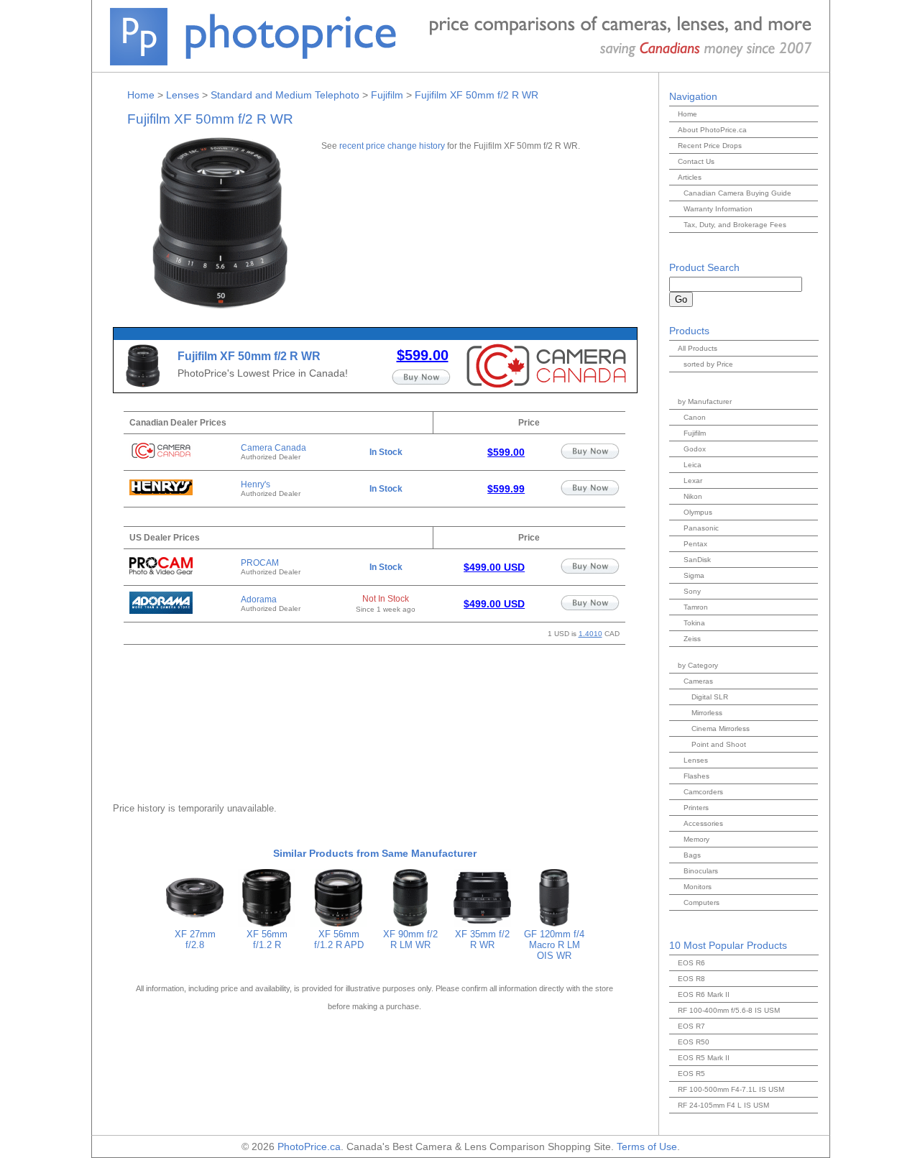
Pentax (695, 544)
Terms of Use (647, 1146)
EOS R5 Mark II (704, 1058)
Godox (695, 449)
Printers (696, 808)
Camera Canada (273, 448)
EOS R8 (691, 979)
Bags (692, 855)
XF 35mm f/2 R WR (482, 939)
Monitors (698, 887)
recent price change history (392, 145)
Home (141, 95)
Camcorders (703, 792)
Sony (692, 591)
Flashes (696, 776)
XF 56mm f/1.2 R (267, 939)
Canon (695, 417)
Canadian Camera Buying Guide (737, 193)
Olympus (698, 512)
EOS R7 (691, 1026)
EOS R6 (691, 963)
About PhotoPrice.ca (712, 130)
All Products (697, 348)
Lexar (693, 480)
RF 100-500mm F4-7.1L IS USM (731, 1089)
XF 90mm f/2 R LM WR (410, 939)
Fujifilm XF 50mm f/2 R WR (476, 95)
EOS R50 (693, 1042)
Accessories (703, 823)
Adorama (259, 599)
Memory (696, 839)
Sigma (694, 575)
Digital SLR (709, 697)
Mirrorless (706, 713)
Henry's (255, 484)
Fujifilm (387, 95)
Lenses (182, 95)
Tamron (696, 607)
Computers (701, 902)
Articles (690, 177)
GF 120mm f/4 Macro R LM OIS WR (554, 945)
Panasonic (701, 528)
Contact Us (696, 161)
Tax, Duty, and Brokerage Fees (735, 225)
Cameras (698, 681)
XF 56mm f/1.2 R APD (339, 939)
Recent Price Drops (710, 146)
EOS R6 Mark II (704, 994)
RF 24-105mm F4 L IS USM (723, 1105)
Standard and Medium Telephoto (285, 95)
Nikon (693, 496)
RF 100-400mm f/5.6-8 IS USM (729, 1010)
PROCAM (260, 563)
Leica (693, 465)
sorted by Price (708, 364)
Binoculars (701, 871)
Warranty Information (718, 209)
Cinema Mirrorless (720, 728)
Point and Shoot (718, 744)
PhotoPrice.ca (309, 1146)
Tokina (694, 623)
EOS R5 (691, 1073)
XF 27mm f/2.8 (195, 939)
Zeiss (692, 639)
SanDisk (697, 560)
